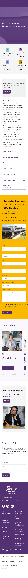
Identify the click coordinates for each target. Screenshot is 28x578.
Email (3, 260)
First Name (5, 245)
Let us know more (7, 289)
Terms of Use (14, 565)
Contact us (7, 91)
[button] (20, 3)
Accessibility (12, 561)
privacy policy (9, 306)
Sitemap (20, 561)
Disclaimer (4, 561)
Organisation (5, 275)
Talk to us (6, 400)
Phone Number (5, 267)
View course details (8, 368)
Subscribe (5, 475)
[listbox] (14, 286)
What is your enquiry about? (9, 282)
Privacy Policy (5, 565)
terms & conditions (11, 308)
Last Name (5, 253)
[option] (14, 286)
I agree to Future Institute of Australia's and (15, 306)
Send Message (6, 312)
